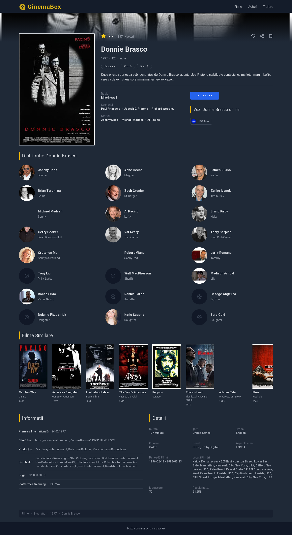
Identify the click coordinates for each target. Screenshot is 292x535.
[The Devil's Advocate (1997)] (133, 366)
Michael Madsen (133, 119)
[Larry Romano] (199, 255)
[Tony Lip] (27, 276)
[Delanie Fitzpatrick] (27, 317)
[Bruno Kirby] (199, 214)
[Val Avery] (113, 234)
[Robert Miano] (113, 255)
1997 (104, 58)
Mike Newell (109, 97)
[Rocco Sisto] (27, 296)
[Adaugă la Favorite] (253, 36)
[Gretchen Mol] (27, 255)
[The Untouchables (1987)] (100, 366)
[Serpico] (166, 366)
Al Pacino (153, 119)
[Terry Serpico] (199, 234)
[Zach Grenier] (113, 193)
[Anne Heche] (113, 172)
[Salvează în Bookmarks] (270, 36)
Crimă (128, 66)
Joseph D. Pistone (136, 108)
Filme (238, 7)
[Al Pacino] (113, 214)
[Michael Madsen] (27, 214)
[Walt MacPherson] (113, 276)
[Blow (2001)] (266, 366)
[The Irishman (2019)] (200, 366)
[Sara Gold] (199, 317)
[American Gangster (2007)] (66, 366)
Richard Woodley (163, 108)
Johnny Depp (110, 119)
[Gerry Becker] (27, 234)
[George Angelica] (199, 296)
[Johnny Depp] (27, 172)
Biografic (110, 66)
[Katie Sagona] (113, 317)
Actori (252, 7)
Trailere (268, 7)
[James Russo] (199, 172)
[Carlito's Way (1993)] (33, 366)
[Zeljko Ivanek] (199, 193)
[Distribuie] (262, 36)
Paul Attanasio (111, 108)
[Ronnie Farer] (113, 296)
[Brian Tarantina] (27, 193)
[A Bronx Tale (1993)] (233, 366)
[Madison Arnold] (199, 276)
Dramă (144, 66)
